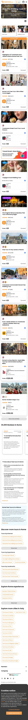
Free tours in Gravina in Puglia (10, 661)
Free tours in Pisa (6, 626)
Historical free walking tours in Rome (12, 540)
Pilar (7, 137)
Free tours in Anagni (7, 657)
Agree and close (14, 713)
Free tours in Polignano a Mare (10, 643)
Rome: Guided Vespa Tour (10, 400)
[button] (8, 30)
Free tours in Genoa (7, 619)
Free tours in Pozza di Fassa (9, 654)
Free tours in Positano (8, 647)
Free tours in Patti (7, 633)
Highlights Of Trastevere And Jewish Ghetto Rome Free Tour (12, 55)
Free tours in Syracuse (8, 629)
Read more (5, 500)
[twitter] (10, 678)
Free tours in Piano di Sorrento (10, 636)
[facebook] (5, 678)
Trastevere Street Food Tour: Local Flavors (13, 129)
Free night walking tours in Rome (10, 559)
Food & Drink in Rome (7, 594)
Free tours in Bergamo (8, 622)
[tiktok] (13, 678)
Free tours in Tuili (6, 650)
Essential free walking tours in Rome (11, 536)
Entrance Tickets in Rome (9, 591)
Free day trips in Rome (8, 555)
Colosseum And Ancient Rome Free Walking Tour (13, 285)
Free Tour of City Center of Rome (13, 250)
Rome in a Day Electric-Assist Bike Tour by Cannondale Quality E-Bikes (13, 361)
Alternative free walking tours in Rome (12, 543)
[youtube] (8, 678)
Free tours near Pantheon (9, 573)
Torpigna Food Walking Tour (11, 177)
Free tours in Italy (10, 6)
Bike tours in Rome (7, 562)
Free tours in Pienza (7, 640)
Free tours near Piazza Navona (10, 569)
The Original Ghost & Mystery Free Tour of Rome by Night (13, 213)
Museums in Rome (7, 598)
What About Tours (10, 63)
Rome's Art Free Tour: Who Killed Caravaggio (12, 92)
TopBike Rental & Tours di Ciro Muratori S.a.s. (15, 371)
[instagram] (2, 678)
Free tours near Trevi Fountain (10, 576)
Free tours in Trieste (7, 612)
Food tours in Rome (20, 562)
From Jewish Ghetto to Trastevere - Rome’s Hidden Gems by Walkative (13, 323)
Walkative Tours (10, 332)
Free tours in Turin (20, 612)
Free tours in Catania (7, 615)
